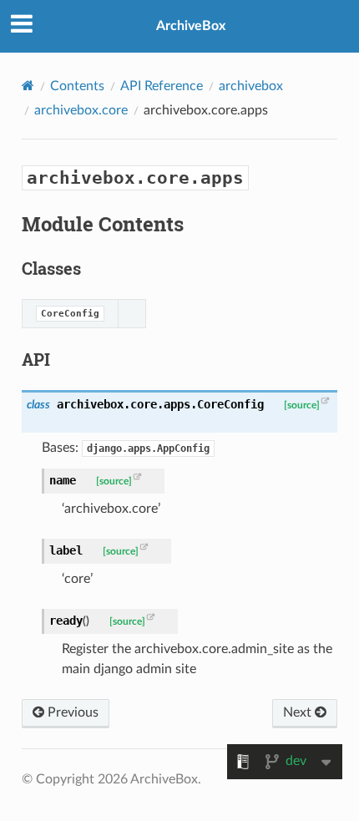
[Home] (28, 86)
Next (299, 712)
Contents (77, 86)
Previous (71, 712)
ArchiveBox (190, 26)
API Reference (161, 86)
